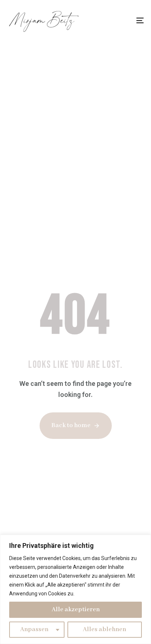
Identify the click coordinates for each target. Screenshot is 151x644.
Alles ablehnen (104, 629)
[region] (75, 589)
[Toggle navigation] (121, 20)
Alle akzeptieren (76, 609)
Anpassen (34, 629)
